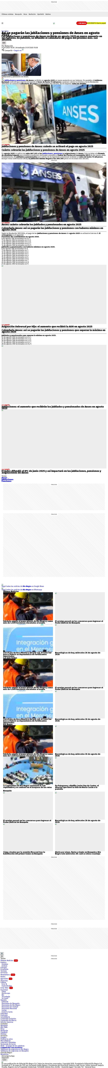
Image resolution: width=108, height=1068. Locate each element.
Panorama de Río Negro (11, 1005)
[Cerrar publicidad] (2, 953)
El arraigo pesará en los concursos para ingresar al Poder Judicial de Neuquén (79, 622)
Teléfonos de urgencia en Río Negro (14, 1049)
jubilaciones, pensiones (52, 154)
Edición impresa (7, 1022)
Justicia (4, 966)
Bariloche (32, 14)
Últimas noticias (7, 14)
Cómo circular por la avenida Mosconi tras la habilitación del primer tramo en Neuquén (24, 853)
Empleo (3, 1037)
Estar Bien (6, 988)
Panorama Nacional (9, 1008)
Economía (4, 969)
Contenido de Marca (8, 1020)
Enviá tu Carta (7, 1012)
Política (3, 962)
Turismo (4, 971)
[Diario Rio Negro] (2, 1062)
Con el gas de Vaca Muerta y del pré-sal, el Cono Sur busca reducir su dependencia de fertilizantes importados (27, 654)
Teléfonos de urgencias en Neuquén (15, 1051)
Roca (25, 14)
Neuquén (18, 14)
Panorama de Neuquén (11, 1003)
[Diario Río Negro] (54, 23)
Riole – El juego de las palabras (12, 1046)
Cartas (4, 1010)
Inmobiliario (5, 1017)
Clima (4, 991)
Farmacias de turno (8, 1044)
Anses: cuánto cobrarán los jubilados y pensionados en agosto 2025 (41, 224)
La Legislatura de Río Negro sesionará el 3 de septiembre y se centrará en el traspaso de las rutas (27, 786)
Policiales (4, 1013)
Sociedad (4, 990)
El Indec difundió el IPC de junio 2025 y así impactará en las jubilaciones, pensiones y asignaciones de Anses (51, 472)
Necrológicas (6, 1041)
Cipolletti (40, 14)
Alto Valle (4, 1027)
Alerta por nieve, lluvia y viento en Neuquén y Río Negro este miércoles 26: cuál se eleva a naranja (78, 853)
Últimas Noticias (9, 960)
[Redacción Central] (4, 41)
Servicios (5, 31)
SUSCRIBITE (96, 23)
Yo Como (5, 998)
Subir (4, 1060)
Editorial (5, 1002)
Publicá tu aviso (7, 1039)
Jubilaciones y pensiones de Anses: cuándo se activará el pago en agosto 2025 (47, 146)
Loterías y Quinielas (8, 1042)
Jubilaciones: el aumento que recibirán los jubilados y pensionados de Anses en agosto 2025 (53, 407)
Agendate (6, 979)
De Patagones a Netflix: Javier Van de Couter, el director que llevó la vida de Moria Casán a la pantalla (77, 787)
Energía (4, 967)
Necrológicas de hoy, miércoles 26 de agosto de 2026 (77, 654)
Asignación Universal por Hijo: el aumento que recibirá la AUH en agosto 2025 (47, 326)
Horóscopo (6, 993)
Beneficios (5, 1054)
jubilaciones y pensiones (15, 80)
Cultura (3, 982)
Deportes (4, 981)
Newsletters (8, 975)
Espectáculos (7, 986)
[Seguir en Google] (2, 78)
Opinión (4, 1000)
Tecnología (6, 997)
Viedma (48, 14)
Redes (3, 977)
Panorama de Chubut (10, 1007)
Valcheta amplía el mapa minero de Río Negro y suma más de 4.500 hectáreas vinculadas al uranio (28, 622)
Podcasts (4, 1015)
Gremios (5, 964)
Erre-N (4, 984)
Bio (3, 995)
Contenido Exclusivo (8, 1019)
